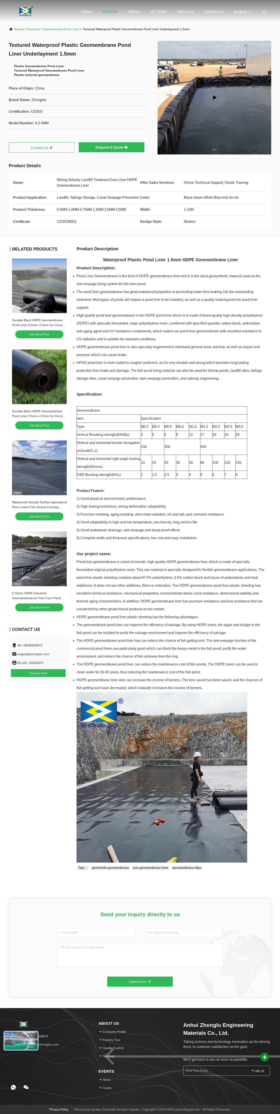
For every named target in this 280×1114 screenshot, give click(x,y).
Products (109, 11)
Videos (134, 11)
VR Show (158, 11)
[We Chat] (26, 1087)
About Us (185, 11)
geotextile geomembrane (110, 867)
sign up (259, 1070)
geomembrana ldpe (187, 867)
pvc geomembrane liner (150, 867)
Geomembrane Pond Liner (60, 29)
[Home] (26, 11)
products (32, 29)
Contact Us (214, 11)
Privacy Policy (58, 1109)
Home (86, 11)
